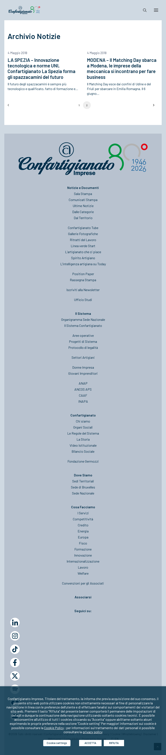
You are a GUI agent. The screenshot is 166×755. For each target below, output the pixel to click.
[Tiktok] (15, 649)
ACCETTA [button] (90, 743)
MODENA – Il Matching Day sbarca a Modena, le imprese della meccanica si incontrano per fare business (121, 68)
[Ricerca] (143, 10)
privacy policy (92, 732)
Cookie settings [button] (57, 743)
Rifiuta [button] (114, 743)
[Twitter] (15, 676)
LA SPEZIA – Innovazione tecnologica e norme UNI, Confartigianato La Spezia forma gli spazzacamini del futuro (41, 68)
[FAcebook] (15, 662)
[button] (156, 10)
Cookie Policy (54, 728)
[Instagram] (15, 636)
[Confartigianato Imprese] (24, 10)
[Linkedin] (15, 622)
